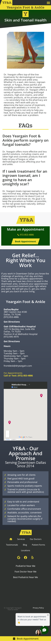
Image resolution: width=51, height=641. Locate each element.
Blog (25, 544)
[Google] (19, 557)
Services (21, 539)
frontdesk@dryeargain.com (18, 365)
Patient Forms (38, 544)
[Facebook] (25, 557)
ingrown (41, 82)
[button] (48, 2)
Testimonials (12, 544)
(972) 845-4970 (11, 336)
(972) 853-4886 (11, 317)
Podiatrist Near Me (25, 565)
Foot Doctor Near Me (25, 571)
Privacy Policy (38, 608)
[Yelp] (32, 557)
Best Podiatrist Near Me (25, 577)
